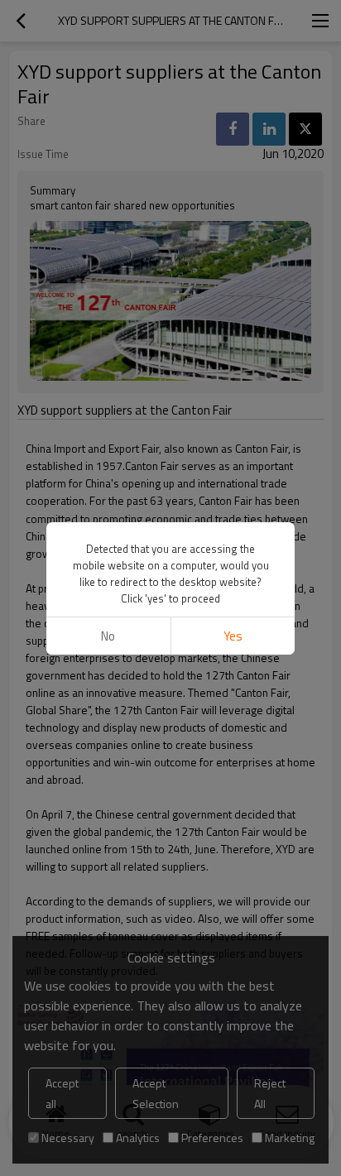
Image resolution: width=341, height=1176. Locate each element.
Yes (233, 636)
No (108, 636)
